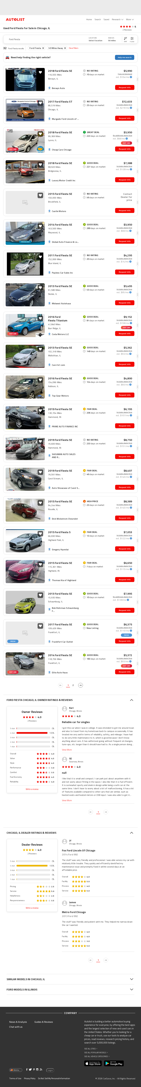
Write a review (32, 789)
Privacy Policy (29, 1078)
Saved (106, 19)
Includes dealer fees (124, 105)
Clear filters (73, 48)
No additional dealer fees (122, 135)
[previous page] (60, 685)
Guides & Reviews (43, 1022)
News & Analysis (18, 1022)
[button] (125, 39)
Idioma (16, 1070)
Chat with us (15, 1027)
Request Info (125, 87)
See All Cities (90, 1048)
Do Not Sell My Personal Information (54, 1078)
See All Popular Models (96, 1052)
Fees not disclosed (125, 74)
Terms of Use (15, 1078)
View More (67, 749)
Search (98, 19)
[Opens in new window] (93, 1063)
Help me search (124, 57)
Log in (50, 1070)
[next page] (80, 685)
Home (89, 19)
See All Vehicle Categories (96, 1056)
